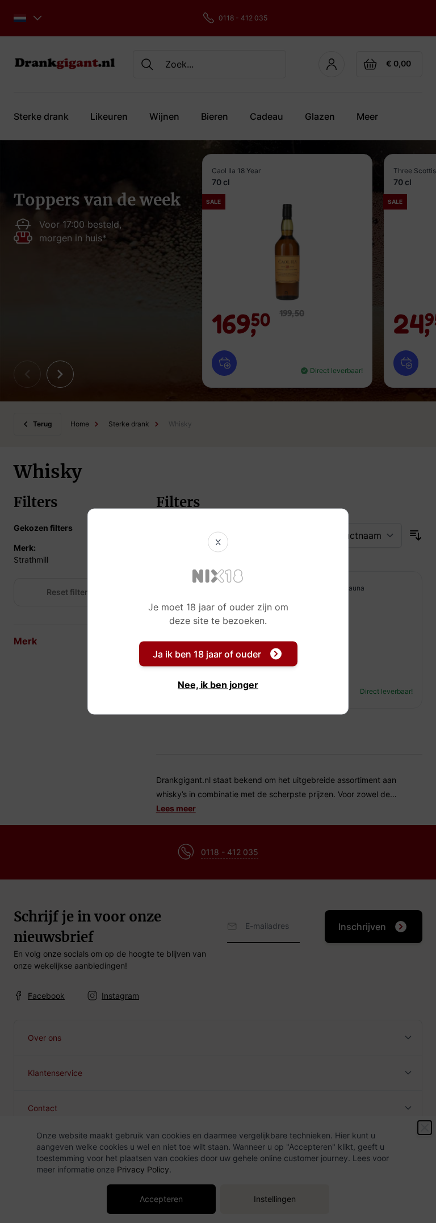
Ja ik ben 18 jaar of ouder (207, 654)
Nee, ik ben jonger (218, 684)
